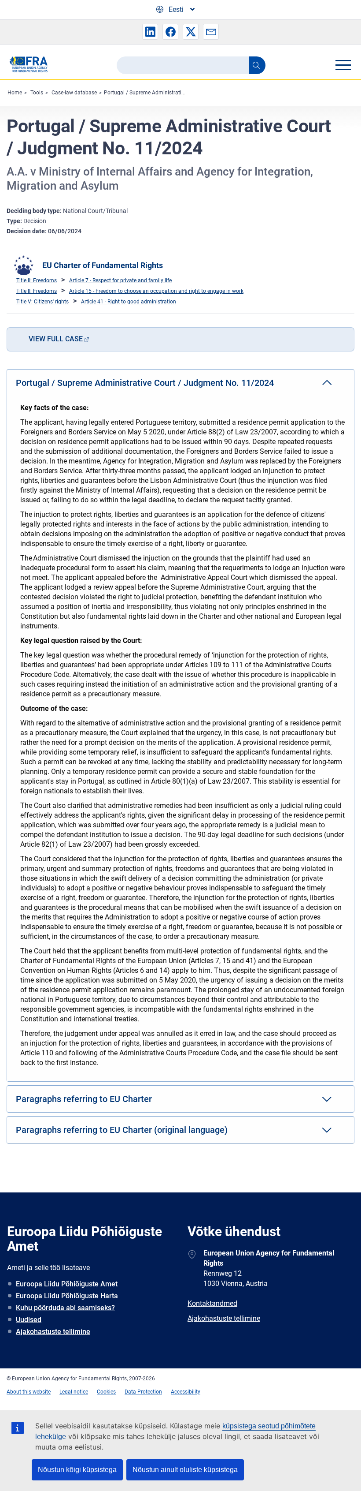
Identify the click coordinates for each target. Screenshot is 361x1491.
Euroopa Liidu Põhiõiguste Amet (67, 1284)
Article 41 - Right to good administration (128, 302)
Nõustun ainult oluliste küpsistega (185, 1469)
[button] (150, 32)
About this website (29, 1392)
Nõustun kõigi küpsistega (77, 1469)
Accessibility (185, 1392)
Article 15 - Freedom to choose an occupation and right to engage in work (156, 291)
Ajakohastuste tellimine (53, 1331)
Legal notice (73, 1392)
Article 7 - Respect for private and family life (120, 280)
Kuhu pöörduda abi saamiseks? (65, 1308)
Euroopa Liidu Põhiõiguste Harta (67, 1296)
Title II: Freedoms (36, 280)
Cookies (106, 1392)
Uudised (28, 1319)
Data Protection (143, 1392)
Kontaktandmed (212, 1303)
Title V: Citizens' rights (42, 302)
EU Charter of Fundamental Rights (102, 265)
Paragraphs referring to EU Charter (84, 1099)
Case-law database (74, 93)
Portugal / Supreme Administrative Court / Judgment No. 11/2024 (183, 93)
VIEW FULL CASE (56, 339)
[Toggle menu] (343, 65)
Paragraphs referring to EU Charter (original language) (122, 1130)
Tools (36, 93)
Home (14, 93)
